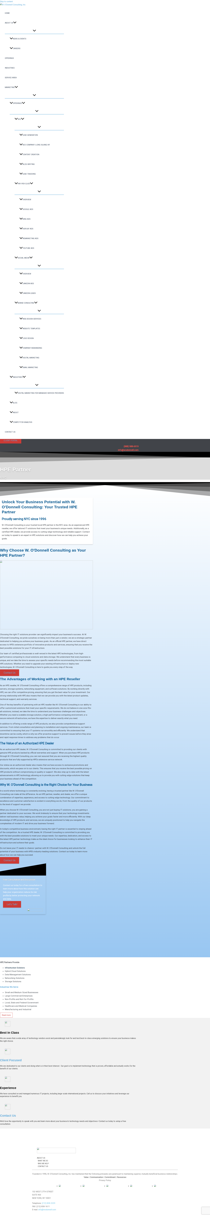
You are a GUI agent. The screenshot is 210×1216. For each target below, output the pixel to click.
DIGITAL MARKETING (31, 358)
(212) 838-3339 (48, 1203)
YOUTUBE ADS (28, 248)
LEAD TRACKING (29, 174)
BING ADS (27, 219)
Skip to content (6, 1)
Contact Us (8, 1115)
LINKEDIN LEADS (29, 293)
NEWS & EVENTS (19, 39)
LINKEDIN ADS (28, 284)
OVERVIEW (27, 200)
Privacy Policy (105, 1180)
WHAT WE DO (43, 1161)
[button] (14, 23)
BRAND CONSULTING (26, 303)
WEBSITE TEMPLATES (31, 329)
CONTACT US (10, 432)
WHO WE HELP (43, 1163)
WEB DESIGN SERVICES (32, 319)
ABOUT (16, 413)
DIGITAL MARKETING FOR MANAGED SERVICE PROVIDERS (41, 393)
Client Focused (11, 1060)
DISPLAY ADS (28, 229)
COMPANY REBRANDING (32, 348)
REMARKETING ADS (30, 238)
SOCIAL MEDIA (23, 258)
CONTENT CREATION (31, 155)
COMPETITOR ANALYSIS (22, 422)
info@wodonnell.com (128, 450)
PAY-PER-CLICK (24, 184)
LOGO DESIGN (28, 338)
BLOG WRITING (29, 164)
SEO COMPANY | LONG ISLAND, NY (36, 145)
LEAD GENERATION (30, 135)
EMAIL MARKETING (30, 367)
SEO (19, 119)
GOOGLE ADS (28, 209)
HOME (7, 13)
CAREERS (16, 48)
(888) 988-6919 (131, 446)
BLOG (15, 403)
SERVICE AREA (11, 78)
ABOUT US (9, 23)
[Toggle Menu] (34, 31)
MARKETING (10, 87)
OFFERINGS (9, 58)
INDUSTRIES (10, 68)
